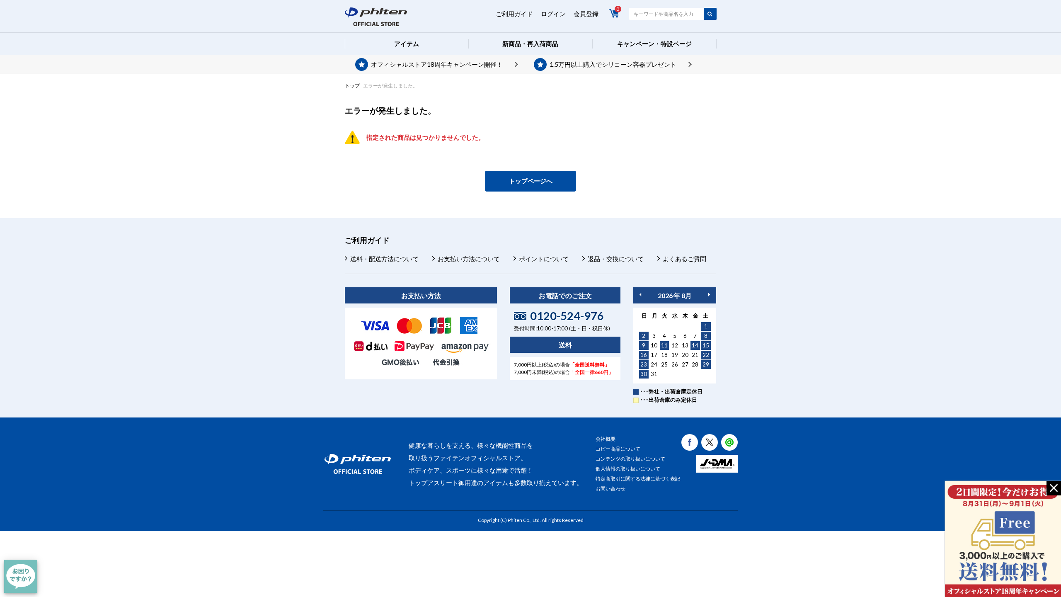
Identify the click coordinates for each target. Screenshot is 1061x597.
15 (705, 345)
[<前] (640, 294)
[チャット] (20, 576)
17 (654, 355)
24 (654, 364)
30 (643, 374)
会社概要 (605, 439)
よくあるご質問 (684, 258)
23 (643, 364)
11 (664, 345)
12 (674, 345)
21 (695, 355)
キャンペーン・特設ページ (654, 43)
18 (664, 355)
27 (685, 364)
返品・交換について (616, 258)
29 (705, 364)
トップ (352, 86)
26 (674, 364)
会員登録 (586, 13)
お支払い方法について (469, 258)
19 (674, 355)
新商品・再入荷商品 (530, 43)
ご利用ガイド (514, 13)
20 (685, 355)
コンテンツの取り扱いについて (630, 459)
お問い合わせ (610, 488)
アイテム (406, 43)
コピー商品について (618, 449)
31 (654, 374)
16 (643, 355)
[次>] (709, 294)
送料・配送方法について (384, 258)
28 (695, 364)
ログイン (553, 13)
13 (685, 345)
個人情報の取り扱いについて (628, 469)
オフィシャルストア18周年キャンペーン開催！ (437, 64)
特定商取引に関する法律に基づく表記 (638, 479)
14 (695, 345)
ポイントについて (544, 258)
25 (664, 364)
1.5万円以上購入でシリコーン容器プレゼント (613, 64)
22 (705, 355)
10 (654, 345)
